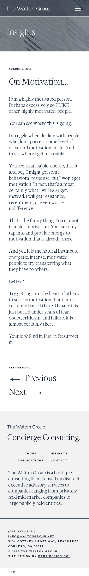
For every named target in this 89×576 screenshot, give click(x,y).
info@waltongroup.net (31, 536)
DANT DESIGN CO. (54, 556)
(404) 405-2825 (20, 531)
